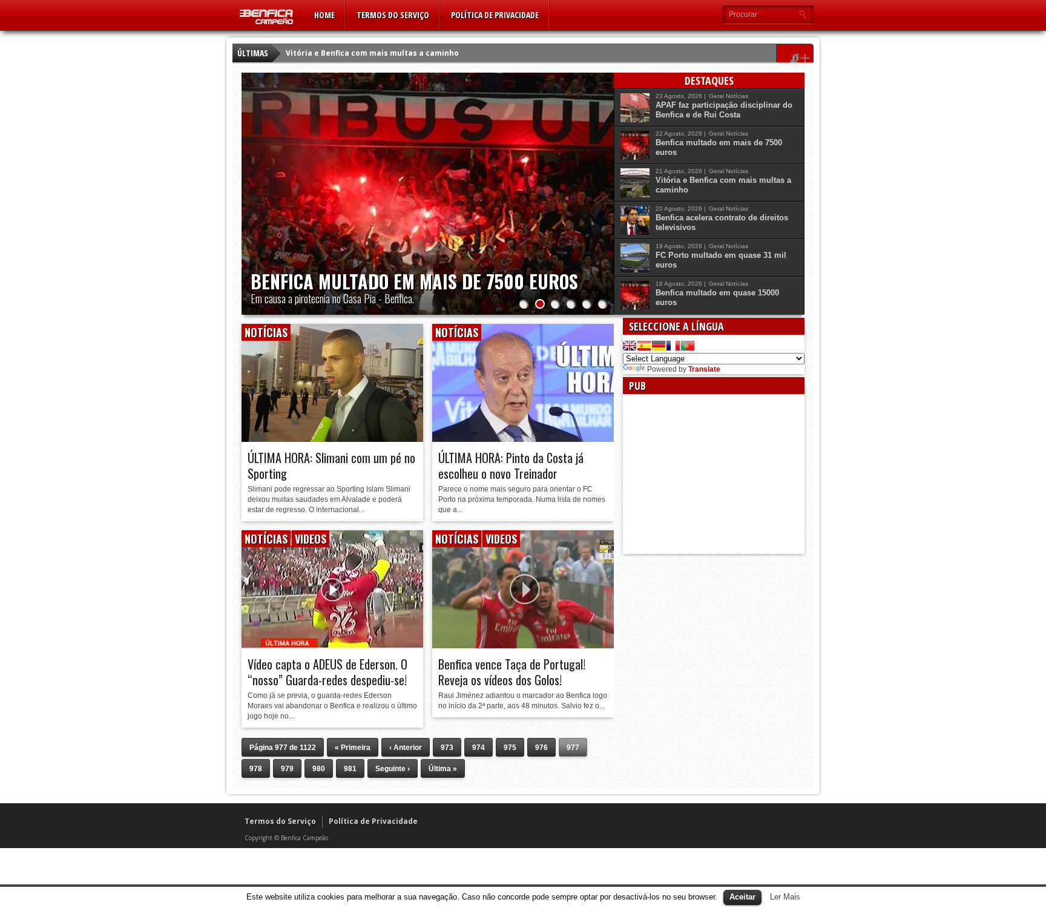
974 (478, 747)
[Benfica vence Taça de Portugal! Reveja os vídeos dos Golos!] (523, 645)
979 (287, 769)
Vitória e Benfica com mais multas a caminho (372, 53)
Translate (704, 369)
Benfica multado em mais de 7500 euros (414, 281)
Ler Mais (785, 896)
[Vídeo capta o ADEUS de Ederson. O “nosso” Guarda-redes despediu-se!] (332, 645)
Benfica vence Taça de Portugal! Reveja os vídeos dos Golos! (511, 672)
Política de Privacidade (495, 15)
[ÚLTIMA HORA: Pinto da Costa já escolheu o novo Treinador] (523, 438)
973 (447, 747)
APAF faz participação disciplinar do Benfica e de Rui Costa (724, 109)
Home (324, 15)
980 (318, 769)
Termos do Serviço (393, 15)
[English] (629, 345)
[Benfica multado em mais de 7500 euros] (428, 194)
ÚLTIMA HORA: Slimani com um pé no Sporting (331, 465)
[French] (673, 345)
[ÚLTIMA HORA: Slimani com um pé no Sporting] (332, 438)
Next (602, 181)
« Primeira (352, 747)
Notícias (737, 96)
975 (510, 747)
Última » (443, 769)
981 (350, 769)
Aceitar (742, 896)
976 (541, 747)
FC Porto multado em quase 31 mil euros (721, 260)
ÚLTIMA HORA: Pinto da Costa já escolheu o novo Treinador (511, 465)
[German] (658, 345)
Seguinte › (392, 769)
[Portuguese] (687, 345)
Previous (254, 181)
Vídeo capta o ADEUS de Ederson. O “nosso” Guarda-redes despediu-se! (327, 672)
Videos (310, 539)
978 (255, 769)
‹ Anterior (405, 747)
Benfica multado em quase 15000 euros (717, 297)
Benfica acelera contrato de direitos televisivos (722, 222)
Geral (716, 96)
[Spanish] (644, 345)
